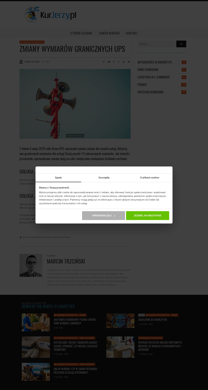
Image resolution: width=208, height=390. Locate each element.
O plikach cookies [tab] (149, 177)
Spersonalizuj (101, 215)
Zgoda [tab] (58, 177)
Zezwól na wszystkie (147, 215)
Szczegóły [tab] (104, 177)
